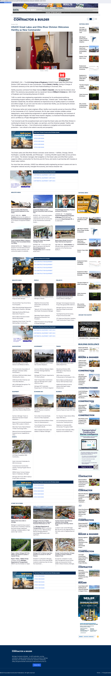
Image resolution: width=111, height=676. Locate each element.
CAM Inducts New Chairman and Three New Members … (21, 380)
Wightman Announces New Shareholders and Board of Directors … (41, 304)
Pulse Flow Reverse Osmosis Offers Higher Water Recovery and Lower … (83, 513)
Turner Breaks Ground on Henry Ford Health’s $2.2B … (43, 426)
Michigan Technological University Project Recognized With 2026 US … (66, 303)
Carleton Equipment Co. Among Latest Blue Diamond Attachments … (21, 409)
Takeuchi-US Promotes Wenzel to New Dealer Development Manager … (43, 311)
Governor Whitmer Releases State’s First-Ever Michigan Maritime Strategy (43, 370)
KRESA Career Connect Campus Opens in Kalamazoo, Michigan (21, 473)
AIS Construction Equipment (43, 261)
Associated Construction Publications (14, 672)
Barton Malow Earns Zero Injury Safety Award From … (64, 363)
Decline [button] (2, 2)
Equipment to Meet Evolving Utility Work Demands (82, 273)
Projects (59, 280)
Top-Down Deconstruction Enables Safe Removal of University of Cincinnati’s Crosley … (82, 379)
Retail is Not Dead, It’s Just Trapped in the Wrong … (83, 349)
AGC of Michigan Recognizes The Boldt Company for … (21, 385)
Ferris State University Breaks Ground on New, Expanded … (42, 416)
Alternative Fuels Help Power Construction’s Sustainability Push (83, 50)
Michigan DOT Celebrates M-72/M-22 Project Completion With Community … (21, 455)
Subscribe (37, 665)
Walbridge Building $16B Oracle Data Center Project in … (20, 313)
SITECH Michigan (39, 135)
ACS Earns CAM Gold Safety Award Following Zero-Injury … (21, 376)
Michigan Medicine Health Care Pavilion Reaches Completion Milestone (42, 409)
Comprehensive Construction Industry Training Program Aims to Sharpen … (21, 467)
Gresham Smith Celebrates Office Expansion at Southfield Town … (65, 430)
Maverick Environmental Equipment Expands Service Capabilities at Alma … (21, 433)
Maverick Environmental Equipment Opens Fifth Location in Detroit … (21, 423)
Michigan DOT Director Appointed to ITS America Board (44, 376)
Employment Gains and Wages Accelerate (83, 67)
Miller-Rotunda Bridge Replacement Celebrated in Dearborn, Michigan (22, 308)
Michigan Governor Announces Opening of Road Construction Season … (64, 309)
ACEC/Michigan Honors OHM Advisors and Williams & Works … (21, 363)
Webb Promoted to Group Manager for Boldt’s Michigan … (43, 322)
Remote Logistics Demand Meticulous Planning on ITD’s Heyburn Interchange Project (83, 542)
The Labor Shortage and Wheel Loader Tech (82, 219)
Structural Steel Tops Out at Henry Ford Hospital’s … (21, 303)
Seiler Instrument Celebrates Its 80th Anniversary (21, 462)
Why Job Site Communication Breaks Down (83, 105)
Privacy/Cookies (106, 672)
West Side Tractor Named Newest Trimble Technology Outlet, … (21, 427)
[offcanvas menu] (96, 19)
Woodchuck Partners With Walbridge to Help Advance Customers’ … (63, 370)
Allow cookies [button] (7, 2)
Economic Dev (38, 391)
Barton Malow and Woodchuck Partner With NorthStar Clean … (64, 380)
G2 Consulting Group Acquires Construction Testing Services (64, 421)
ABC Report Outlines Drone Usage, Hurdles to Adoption (83, 230)
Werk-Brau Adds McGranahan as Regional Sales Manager (21, 297)
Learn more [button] (43, 1)
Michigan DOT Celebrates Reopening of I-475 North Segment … (43, 387)
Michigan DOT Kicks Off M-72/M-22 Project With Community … (21, 477)
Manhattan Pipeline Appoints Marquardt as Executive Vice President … (42, 317)
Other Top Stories (17, 503)
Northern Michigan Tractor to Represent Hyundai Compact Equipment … (20, 417)
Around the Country (85, 315)
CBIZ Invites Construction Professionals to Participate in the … (66, 376)
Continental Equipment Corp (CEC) (44, 175)
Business (59, 391)
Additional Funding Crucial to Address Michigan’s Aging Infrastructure (64, 386)
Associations (16, 346)
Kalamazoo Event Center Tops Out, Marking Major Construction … (21, 322)
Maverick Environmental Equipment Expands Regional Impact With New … (65, 409)
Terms (98, 672)
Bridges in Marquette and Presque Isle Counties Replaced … (43, 363)
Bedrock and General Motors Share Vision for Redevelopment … (43, 421)
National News (84, 24)
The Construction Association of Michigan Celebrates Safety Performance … (21, 370)
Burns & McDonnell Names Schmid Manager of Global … (43, 297)
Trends (58, 346)
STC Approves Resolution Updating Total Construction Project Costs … (65, 319)
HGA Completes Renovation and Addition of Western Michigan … (43, 430)
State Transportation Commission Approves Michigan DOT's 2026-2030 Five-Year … (43, 381)
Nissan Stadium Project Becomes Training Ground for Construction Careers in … (83, 483)
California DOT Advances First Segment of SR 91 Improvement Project (83, 364)
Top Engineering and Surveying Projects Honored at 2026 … (64, 314)
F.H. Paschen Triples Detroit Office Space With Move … (65, 416)
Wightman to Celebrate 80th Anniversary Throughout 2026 (64, 426)
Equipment (15, 391)
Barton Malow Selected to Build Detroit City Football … (20, 317)
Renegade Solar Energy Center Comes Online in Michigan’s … (64, 297)
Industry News (16, 192)
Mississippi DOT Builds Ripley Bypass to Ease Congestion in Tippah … (82, 408)
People (36, 280)
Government (38, 346)
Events (14, 437)
